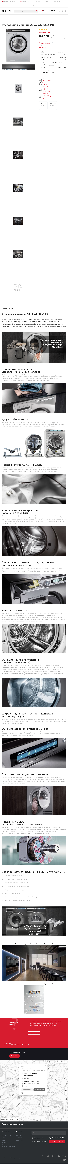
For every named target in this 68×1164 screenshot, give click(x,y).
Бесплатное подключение (47, 79)
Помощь (19, 1132)
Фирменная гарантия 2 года (46, 83)
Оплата (38, 1)
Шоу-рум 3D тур (6, 1135)
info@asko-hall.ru (26, 1)
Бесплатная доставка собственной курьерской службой (47, 90)
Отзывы (4, 1142)
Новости (4, 1140)
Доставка (47, 1)
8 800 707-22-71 (49, 10)
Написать (14, 1056)
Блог (3, 1138)
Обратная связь (34, 1033)
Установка (57, 1)
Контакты (4, 1149)
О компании (6, 1132)
